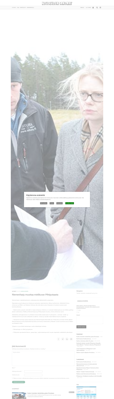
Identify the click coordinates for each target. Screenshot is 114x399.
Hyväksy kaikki (69, 203)
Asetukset (59, 203)
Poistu (51, 203)
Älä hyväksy (44, 203)
